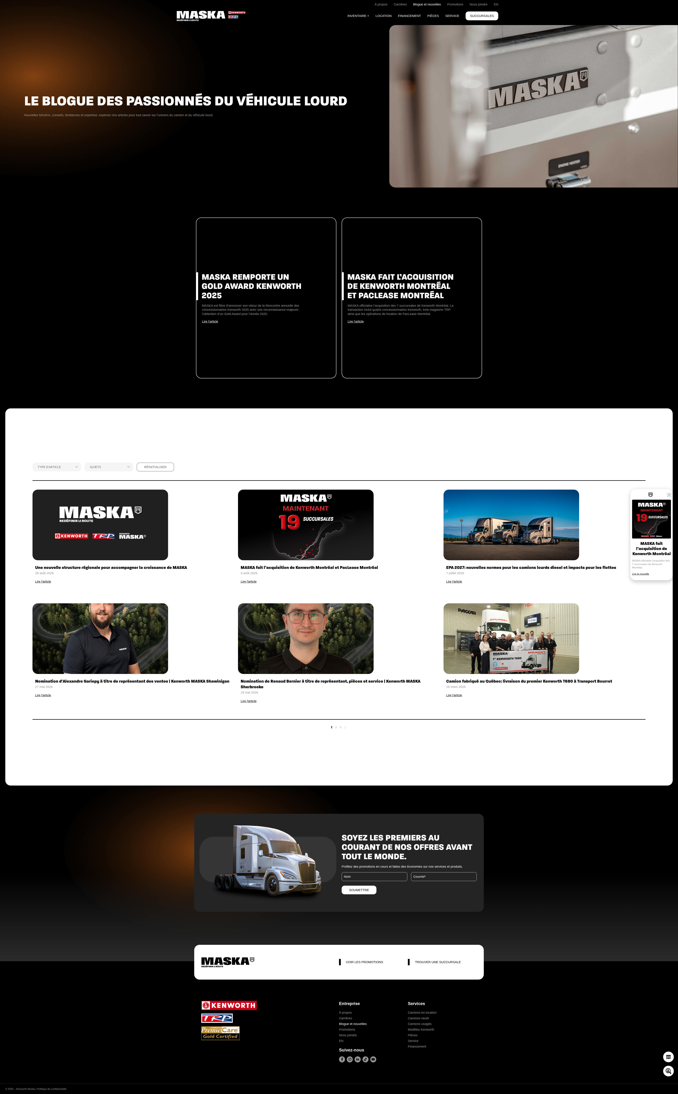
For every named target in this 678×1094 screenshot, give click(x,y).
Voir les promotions (364, 962)
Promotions (347, 1029)
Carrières (345, 1018)
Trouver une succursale (438, 962)
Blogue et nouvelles (353, 1024)
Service (413, 1041)
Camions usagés (420, 1024)
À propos (345, 1012)
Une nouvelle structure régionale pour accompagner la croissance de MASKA (111, 567)
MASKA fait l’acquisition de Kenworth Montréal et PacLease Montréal (309, 567)
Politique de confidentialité (51, 1088)
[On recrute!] (668, 1071)
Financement (417, 1046)
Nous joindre (348, 1035)
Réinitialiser (155, 467)
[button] (669, 495)
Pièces (412, 1035)
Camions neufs (418, 1018)
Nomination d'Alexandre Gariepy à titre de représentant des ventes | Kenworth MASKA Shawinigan (132, 681)
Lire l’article (210, 321)
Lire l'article (43, 581)
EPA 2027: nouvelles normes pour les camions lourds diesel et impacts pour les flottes (531, 567)
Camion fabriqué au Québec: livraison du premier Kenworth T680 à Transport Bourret (529, 681)
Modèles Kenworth (421, 1029)
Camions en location (422, 1012)
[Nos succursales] (668, 1057)
